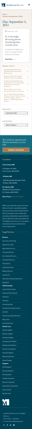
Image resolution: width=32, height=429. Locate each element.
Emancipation (7, 374)
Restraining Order (8, 356)
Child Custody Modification (11, 316)
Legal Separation (8, 267)
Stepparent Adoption (9, 345)
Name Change (7, 360)
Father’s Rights (7, 330)
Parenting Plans (7, 304)
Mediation (5, 282)
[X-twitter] (4, 425)
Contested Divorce (8, 260)
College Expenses (8, 378)
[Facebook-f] (7, 425)
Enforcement (6, 390)
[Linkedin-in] (10, 425)
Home (4, 14)
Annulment (6, 275)
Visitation (5, 297)
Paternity (5, 300)
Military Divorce (7, 271)
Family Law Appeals (9, 349)
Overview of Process (9, 241)
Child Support (6, 367)
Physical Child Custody (9, 293)
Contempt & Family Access (11, 308)
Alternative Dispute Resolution (12, 279)
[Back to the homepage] (11, 5)
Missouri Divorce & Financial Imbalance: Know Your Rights (13, 77)
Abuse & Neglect (8, 353)
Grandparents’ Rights (9, 341)
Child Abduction (7, 323)
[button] (29, 4)
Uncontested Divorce (9, 256)
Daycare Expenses (8, 382)
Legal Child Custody (9, 289)
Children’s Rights (7, 338)
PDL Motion (6, 263)
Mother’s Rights (7, 334)
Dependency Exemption (10, 386)
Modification (6, 393)
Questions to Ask (8, 245)
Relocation (6, 319)
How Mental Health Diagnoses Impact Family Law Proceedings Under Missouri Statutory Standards (14, 83)
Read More (9, 59)
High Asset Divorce (8, 248)
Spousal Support (7, 371)
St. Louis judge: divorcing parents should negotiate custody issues (13, 40)
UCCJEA (5, 312)
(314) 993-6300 (17, 197)
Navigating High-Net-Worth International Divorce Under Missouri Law (12, 71)
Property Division (8, 252)
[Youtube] (13, 425)
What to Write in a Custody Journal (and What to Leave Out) (14, 90)
